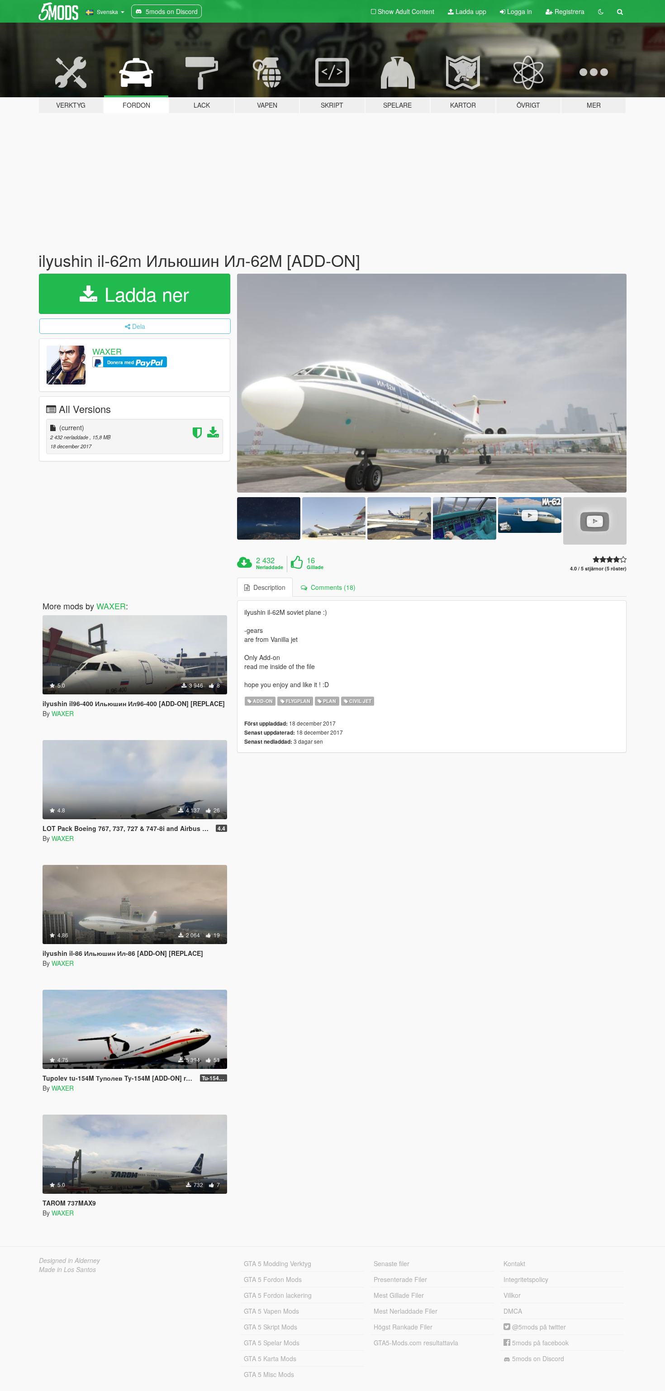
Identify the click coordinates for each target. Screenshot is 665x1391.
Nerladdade (269, 567)
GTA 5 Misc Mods (269, 1374)
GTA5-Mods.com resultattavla (416, 1342)
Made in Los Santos (67, 1269)
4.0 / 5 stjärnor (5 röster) (598, 568)
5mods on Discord (537, 1358)
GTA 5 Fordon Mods (273, 1279)
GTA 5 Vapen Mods (271, 1310)
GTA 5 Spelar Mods (271, 1342)
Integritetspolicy (526, 1279)
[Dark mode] (600, 11)
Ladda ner (144, 293)
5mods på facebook (539, 1342)
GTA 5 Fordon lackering (278, 1295)
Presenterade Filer (400, 1279)
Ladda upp (470, 11)
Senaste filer (391, 1263)
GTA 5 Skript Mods (270, 1326)
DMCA (513, 1310)
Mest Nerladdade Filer (405, 1310)
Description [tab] (267, 587)
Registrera (568, 11)
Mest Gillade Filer (399, 1295)
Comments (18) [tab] (331, 587)
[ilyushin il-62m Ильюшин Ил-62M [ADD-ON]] (432, 383)
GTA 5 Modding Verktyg (277, 1263)
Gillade (315, 567)
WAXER (107, 351)
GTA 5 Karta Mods (270, 1358)
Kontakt (514, 1263)
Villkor (512, 1295)
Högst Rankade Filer (403, 1326)
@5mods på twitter (538, 1326)
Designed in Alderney (69, 1260)
